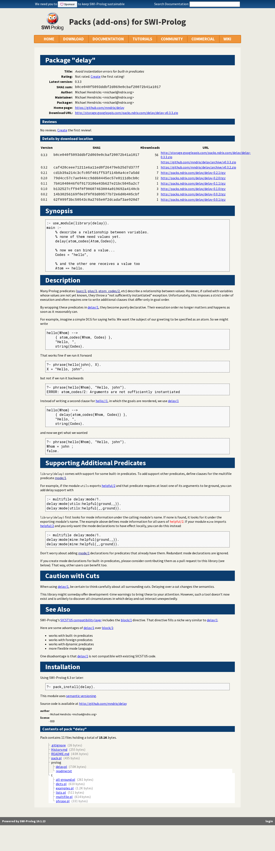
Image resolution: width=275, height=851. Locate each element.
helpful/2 (108, 485)
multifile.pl (64, 797)
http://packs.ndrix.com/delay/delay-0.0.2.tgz (193, 194)
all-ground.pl (65, 779)
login (269, 821)
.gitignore (58, 745)
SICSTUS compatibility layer (81, 620)
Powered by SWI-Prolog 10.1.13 (24, 821)
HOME (49, 38)
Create (96, 76)
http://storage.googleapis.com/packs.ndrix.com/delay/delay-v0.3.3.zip (126, 113)
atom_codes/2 (109, 291)
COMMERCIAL (203, 38)
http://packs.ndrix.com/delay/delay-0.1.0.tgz (193, 189)
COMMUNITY (172, 38)
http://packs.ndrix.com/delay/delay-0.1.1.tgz (193, 183)
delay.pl (61, 766)
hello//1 (102, 401)
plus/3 (92, 291)
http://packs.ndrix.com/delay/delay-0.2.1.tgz (193, 172)
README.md (60, 754)
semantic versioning (81, 696)
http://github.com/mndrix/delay (103, 703)
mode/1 (60, 478)
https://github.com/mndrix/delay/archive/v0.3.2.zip (198, 167)
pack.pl (56, 758)
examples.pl (65, 788)
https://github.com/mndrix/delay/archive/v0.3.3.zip (198, 162)
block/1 (126, 620)
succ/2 (81, 291)
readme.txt (64, 771)
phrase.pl (63, 801)
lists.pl (61, 792)
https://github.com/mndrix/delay (99, 107)
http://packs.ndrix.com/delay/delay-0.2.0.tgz (193, 178)
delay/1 (93, 307)
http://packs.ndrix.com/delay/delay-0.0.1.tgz (193, 199)
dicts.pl (61, 784)
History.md (59, 749)
